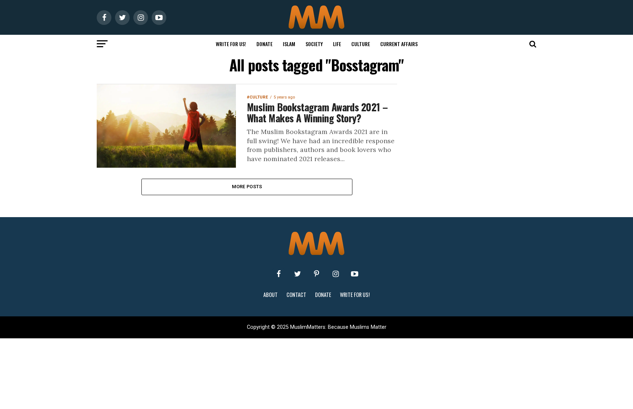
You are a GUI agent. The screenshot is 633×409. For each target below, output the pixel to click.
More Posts (247, 186)
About (270, 294)
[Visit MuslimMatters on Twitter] (297, 274)
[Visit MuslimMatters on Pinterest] (316, 274)
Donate (264, 44)
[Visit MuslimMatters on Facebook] (278, 274)
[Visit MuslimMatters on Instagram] (335, 274)
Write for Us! (231, 44)
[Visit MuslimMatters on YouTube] (354, 274)
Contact (296, 294)
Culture (360, 44)
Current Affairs (399, 44)
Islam (289, 44)
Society (314, 44)
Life (337, 44)
